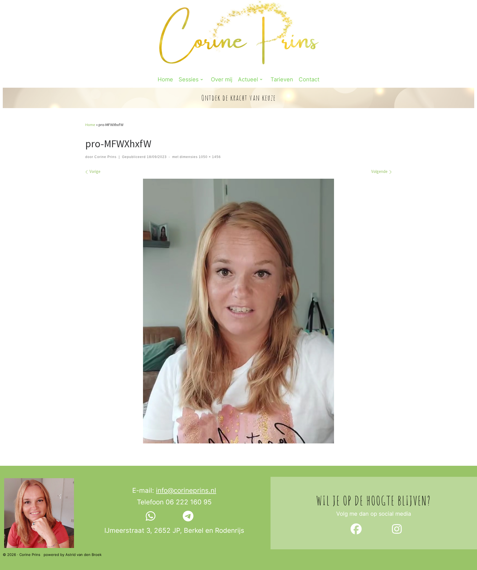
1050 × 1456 (209, 157)
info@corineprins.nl (186, 490)
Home (90, 124)
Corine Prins (105, 157)
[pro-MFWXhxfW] (238, 311)
